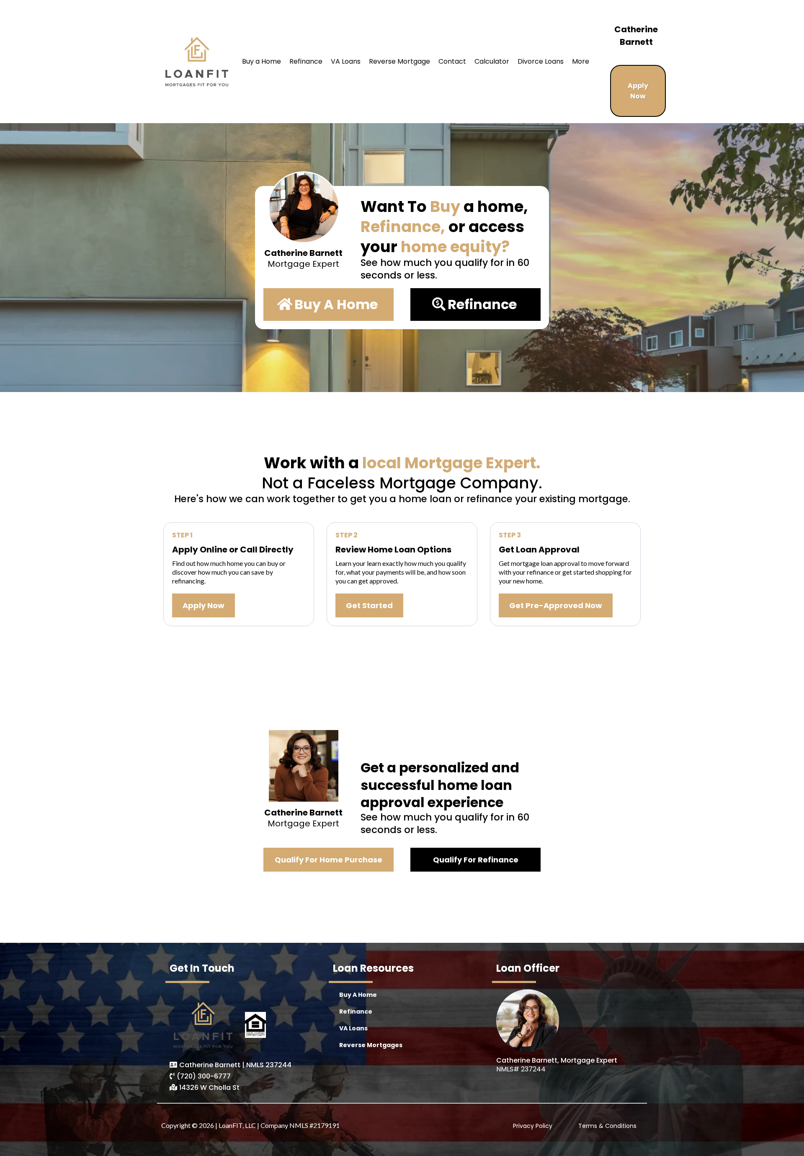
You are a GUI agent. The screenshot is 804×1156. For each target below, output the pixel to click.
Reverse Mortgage (399, 61)
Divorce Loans (541, 61)
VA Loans (346, 61)
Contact (452, 61)
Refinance (305, 61)
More (580, 61)
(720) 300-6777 (204, 1076)
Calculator (491, 61)
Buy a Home (261, 61)
